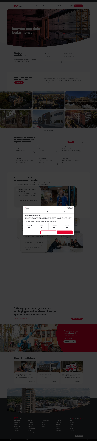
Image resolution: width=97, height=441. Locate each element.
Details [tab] (48, 211)
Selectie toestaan (48, 232)
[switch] (42, 227)
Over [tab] (65, 211)
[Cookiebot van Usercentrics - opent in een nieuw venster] (68, 208)
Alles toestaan (64, 232)
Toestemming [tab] (31, 211)
